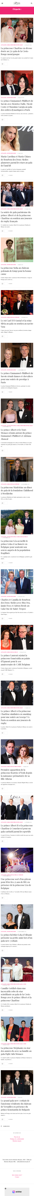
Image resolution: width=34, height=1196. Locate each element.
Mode (24, 984)
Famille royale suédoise (13, 317)
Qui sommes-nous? (17, 1175)
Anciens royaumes (11, 97)
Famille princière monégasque (24, 425)
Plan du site (17, 1137)
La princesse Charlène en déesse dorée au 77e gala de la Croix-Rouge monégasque (16, 51)
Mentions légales (17, 1141)
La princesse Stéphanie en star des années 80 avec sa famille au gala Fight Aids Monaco (16, 1050)
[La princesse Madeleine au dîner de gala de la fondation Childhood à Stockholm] (17, 469)
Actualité (3, 97)
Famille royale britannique (14, 766)
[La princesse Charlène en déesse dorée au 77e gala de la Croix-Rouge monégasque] (17, 30)
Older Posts (6, 1126)
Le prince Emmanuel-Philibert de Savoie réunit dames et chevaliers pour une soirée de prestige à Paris (17, 378)
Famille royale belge (22, 536)
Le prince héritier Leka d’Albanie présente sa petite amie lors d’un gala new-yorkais (16, 937)
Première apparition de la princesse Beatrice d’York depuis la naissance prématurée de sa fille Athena (16, 774)
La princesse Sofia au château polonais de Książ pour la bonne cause (16, 270)
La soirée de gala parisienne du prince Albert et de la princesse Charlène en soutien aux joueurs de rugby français (16, 217)
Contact (17, 1177)
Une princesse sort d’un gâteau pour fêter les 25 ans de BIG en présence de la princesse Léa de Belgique (16, 884)
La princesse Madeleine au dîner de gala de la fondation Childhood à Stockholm (17, 490)
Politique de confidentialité (17, 1139)
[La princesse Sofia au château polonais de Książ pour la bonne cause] (17, 250)
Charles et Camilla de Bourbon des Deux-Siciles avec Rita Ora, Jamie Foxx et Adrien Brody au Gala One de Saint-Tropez (15, 604)
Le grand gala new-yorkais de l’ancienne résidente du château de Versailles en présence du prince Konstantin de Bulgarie (16, 1105)
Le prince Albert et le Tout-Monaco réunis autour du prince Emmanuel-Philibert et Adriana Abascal (16, 434)
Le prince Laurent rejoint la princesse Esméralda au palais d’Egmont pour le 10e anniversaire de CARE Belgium (15, 660)
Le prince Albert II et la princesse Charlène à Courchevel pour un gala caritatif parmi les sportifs (17, 828)
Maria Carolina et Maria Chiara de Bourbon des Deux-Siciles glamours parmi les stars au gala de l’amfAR (16, 161)
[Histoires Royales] (17, 3)
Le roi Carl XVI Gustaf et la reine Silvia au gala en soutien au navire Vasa (17, 323)
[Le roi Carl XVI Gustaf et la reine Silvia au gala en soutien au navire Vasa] (17, 302)
